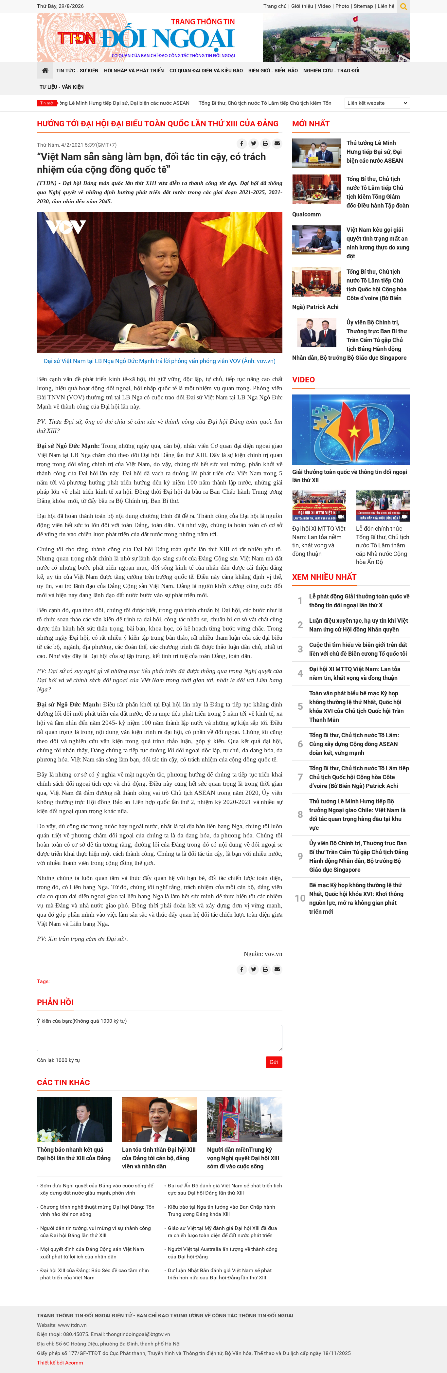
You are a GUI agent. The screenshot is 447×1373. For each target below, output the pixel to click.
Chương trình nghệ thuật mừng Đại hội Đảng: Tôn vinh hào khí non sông (97, 1210)
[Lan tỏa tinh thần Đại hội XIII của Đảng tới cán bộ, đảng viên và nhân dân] (159, 1119)
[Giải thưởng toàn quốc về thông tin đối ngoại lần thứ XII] (351, 429)
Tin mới (47, 103)
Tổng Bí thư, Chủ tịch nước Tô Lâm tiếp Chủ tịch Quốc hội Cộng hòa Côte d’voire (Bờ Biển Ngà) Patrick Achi (349, 289)
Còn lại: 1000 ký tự (58, 1060)
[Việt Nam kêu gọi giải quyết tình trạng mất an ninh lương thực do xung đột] (316, 240)
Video (324, 6)
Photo (342, 6)
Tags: (43, 981)
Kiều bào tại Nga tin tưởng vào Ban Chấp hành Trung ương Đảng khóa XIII (221, 1210)
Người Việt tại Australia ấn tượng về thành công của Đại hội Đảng (222, 1252)
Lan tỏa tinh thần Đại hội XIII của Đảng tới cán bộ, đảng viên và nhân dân (159, 1157)
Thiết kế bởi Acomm (60, 1363)
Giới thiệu (302, 6)
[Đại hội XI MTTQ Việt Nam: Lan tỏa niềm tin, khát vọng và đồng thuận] (319, 505)
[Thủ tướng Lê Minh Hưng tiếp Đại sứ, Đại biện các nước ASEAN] (316, 153)
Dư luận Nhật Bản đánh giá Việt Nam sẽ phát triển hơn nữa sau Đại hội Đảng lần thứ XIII (220, 1274)
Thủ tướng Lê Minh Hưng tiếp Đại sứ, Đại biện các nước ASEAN (76, 103)
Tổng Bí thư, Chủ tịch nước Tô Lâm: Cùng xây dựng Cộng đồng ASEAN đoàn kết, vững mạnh (354, 744)
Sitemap (363, 6)
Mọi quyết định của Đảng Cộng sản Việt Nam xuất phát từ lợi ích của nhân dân (92, 1252)
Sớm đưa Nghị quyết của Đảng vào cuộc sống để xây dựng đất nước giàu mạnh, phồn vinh (96, 1189)
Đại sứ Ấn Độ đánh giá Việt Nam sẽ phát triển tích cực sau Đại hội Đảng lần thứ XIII (225, 1189)
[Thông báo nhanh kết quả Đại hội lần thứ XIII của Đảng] (74, 1119)
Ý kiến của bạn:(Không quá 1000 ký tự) (82, 1021)
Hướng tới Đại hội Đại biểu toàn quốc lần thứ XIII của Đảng (157, 123)
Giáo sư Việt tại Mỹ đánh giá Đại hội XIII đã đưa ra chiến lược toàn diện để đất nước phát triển (222, 1231)
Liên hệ (386, 6)
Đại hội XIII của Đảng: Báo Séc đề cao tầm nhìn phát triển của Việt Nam (94, 1274)
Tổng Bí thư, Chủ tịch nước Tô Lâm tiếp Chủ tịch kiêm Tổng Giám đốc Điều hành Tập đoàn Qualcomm (275, 103)
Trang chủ (275, 6)
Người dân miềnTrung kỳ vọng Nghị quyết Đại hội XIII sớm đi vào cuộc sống (243, 1157)
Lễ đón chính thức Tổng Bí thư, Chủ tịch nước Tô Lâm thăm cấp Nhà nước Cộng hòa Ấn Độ (382, 545)
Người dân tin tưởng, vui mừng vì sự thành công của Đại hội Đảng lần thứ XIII (95, 1231)
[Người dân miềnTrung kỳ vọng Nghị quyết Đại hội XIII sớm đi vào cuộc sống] (244, 1119)
